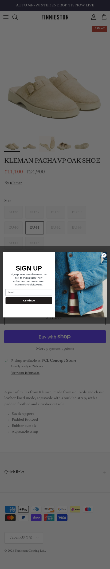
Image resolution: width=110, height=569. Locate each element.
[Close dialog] (103, 255)
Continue (29, 300)
